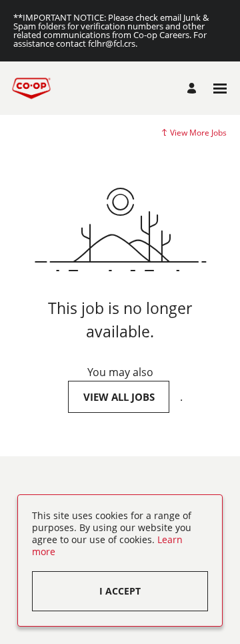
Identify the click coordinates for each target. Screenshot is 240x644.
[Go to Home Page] (31, 88)
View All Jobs (119, 397)
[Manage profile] (193, 88)
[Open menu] (220, 88)
